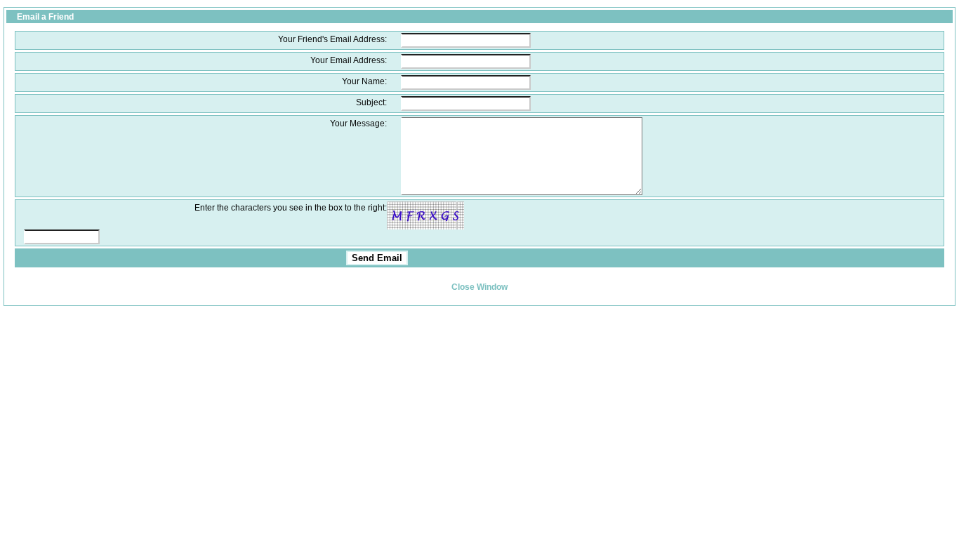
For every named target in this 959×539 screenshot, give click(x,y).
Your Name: (364, 81)
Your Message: (358, 123)
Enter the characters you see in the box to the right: (290, 207)
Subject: (371, 102)
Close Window (479, 286)
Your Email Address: (348, 60)
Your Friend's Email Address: (332, 39)
